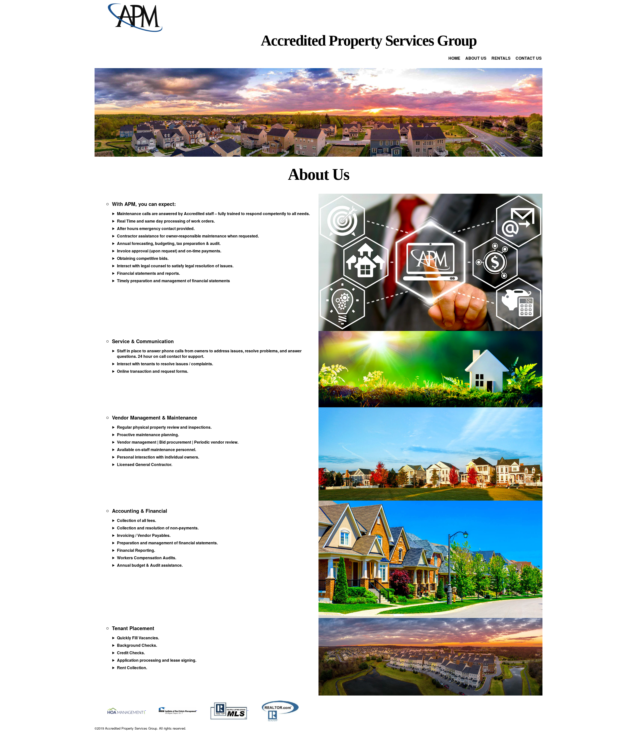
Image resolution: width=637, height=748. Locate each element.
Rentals (501, 58)
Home (454, 58)
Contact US (529, 58)
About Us (475, 58)
